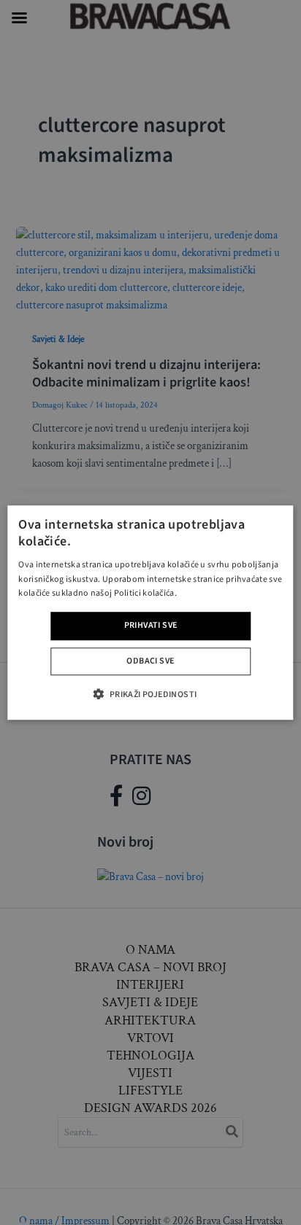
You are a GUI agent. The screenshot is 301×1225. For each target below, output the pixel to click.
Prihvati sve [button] (151, 625)
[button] (150, 693)
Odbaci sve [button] (150, 661)
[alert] (150, 612)
